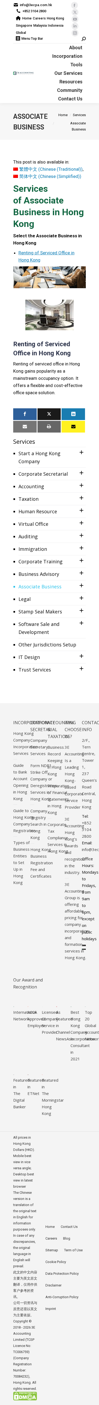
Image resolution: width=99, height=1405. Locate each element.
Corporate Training (40, 561)
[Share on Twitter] (49, 414)
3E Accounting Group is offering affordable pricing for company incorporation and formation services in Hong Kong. (77, 921)
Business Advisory (38, 574)
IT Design (29, 657)
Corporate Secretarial (43, 474)
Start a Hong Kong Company (39, 457)
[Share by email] (25, 427)
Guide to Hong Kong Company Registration (24, 820)
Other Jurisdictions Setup (47, 644)
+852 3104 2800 (34, 11)
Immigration (32, 549)
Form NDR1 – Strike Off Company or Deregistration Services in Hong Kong (43, 782)
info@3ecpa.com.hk (36, 5)
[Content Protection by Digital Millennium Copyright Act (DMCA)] (25, 1399)
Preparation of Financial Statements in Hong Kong (58, 799)
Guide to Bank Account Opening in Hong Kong (21, 782)
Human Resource (37, 511)
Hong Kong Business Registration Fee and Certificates (41, 863)
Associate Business (40, 586)
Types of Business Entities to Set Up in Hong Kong (21, 862)
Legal (24, 599)
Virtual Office (33, 524)
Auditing (28, 536)
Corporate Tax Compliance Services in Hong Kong (58, 838)
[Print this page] (49, 427)
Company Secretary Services (39, 747)
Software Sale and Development (38, 628)
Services (24, 441)
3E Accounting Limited (24, 1333)
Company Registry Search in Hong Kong (38, 824)
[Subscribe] (73, 427)
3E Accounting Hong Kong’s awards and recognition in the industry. (75, 845)
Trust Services (34, 669)
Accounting (31, 486)
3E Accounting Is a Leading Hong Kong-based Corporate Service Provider (74, 777)
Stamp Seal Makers (40, 611)
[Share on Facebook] (25, 414)
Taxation (28, 499)
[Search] (84, 39)
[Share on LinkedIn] (73, 414)
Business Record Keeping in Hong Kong (56, 760)
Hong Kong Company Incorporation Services (25, 743)
